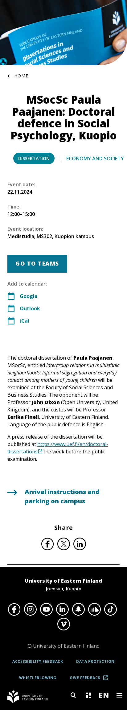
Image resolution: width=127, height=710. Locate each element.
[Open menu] (119, 695)
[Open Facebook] (14, 609)
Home (21, 76)
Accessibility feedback (37, 661)
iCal (24, 320)
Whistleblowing (37, 677)
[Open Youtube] (46, 609)
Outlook (30, 308)
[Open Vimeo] (63, 624)
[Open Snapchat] (78, 609)
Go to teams (37, 263)
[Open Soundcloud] (94, 609)
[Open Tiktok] (110, 609)
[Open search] (73, 695)
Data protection (95, 661)
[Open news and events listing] (88, 695)
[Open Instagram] (30, 609)
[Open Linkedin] (62, 609)
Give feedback (91, 680)
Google (29, 296)
